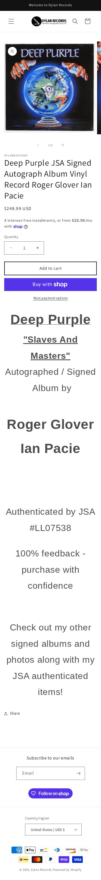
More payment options (50, 298)
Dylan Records (41, 870)
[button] (11, 21)
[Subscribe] (78, 773)
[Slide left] (38, 145)
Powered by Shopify (67, 870)
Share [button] (15, 713)
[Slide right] (63, 145)
